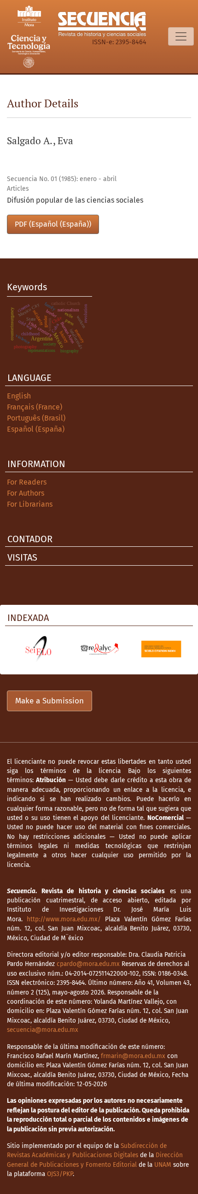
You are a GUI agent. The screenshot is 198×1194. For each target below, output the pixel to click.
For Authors (25, 493)
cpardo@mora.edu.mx (88, 964)
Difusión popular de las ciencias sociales (75, 200)
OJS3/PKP (60, 1174)
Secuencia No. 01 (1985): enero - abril (61, 179)
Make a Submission (49, 701)
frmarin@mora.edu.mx (133, 1056)
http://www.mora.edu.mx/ (64, 919)
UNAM (162, 1165)
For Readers (27, 482)
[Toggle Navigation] (181, 36)
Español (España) (35, 429)
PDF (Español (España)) (53, 224)
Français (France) (34, 407)
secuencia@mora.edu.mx (42, 1030)
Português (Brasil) (36, 418)
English (19, 396)
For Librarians (29, 504)
